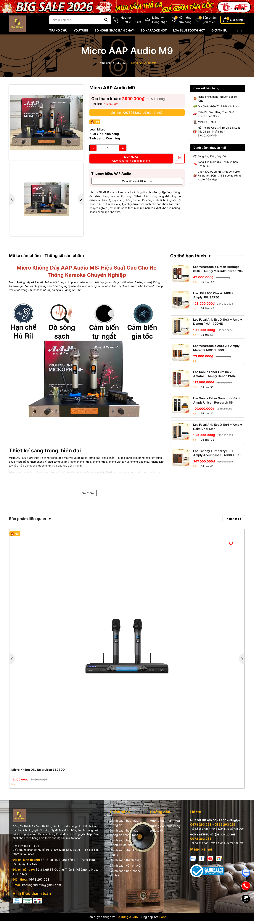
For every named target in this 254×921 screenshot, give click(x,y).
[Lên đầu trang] (246, 911)
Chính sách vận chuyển (126, 865)
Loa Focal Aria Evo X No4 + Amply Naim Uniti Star (217, 427)
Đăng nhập (159, 22)
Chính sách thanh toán (125, 860)
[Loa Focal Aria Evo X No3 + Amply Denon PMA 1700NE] (180, 326)
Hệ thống (185, 20)
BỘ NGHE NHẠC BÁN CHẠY (114, 30)
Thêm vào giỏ (179, 160)
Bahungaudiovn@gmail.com (41, 885)
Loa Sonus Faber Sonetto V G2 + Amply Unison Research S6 (216, 400)
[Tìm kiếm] (106, 19)
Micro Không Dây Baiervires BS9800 (38, 770)
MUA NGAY (131, 158)
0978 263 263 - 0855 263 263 (213, 824)
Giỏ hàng (236, 20)
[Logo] (17, 23)
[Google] (219, 858)
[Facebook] (202, 858)
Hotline (131, 20)
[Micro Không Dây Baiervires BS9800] (127, 647)
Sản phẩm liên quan (27, 518)
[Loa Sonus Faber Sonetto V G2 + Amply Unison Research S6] (180, 404)
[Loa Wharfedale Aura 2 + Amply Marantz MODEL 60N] (180, 352)
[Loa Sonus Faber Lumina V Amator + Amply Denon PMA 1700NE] (180, 378)
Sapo (163, 917)
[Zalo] (193, 858)
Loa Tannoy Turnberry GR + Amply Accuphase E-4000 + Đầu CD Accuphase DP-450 (217, 453)
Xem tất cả (233, 518)
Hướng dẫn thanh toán (165, 820)
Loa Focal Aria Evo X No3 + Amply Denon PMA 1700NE (217, 321)
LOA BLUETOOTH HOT (189, 30)
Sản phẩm (210, 20)
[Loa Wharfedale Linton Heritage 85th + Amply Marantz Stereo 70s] (180, 273)
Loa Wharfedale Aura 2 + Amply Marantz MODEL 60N (216, 348)
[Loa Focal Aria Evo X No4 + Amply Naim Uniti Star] (180, 431)
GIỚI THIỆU (219, 30)
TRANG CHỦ (58, 30)
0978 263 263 (39, 879)
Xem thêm (87, 493)
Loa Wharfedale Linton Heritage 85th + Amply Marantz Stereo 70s (218, 269)
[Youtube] (210, 858)
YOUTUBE (81, 30)
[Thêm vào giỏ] (123, 761)
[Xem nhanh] (131, 761)
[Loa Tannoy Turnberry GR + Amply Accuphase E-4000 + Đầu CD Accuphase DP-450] (180, 457)
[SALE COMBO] (127, 6)
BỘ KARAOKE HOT (153, 30)
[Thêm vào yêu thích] (231, 543)
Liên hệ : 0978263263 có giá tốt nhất (137, 112)
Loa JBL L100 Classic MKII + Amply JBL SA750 (213, 295)
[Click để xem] (46, 122)
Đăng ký (158, 17)
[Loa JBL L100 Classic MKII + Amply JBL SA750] (180, 299)
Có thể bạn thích (188, 256)
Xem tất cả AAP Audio (137, 181)
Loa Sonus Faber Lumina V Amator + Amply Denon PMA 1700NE (214, 374)
